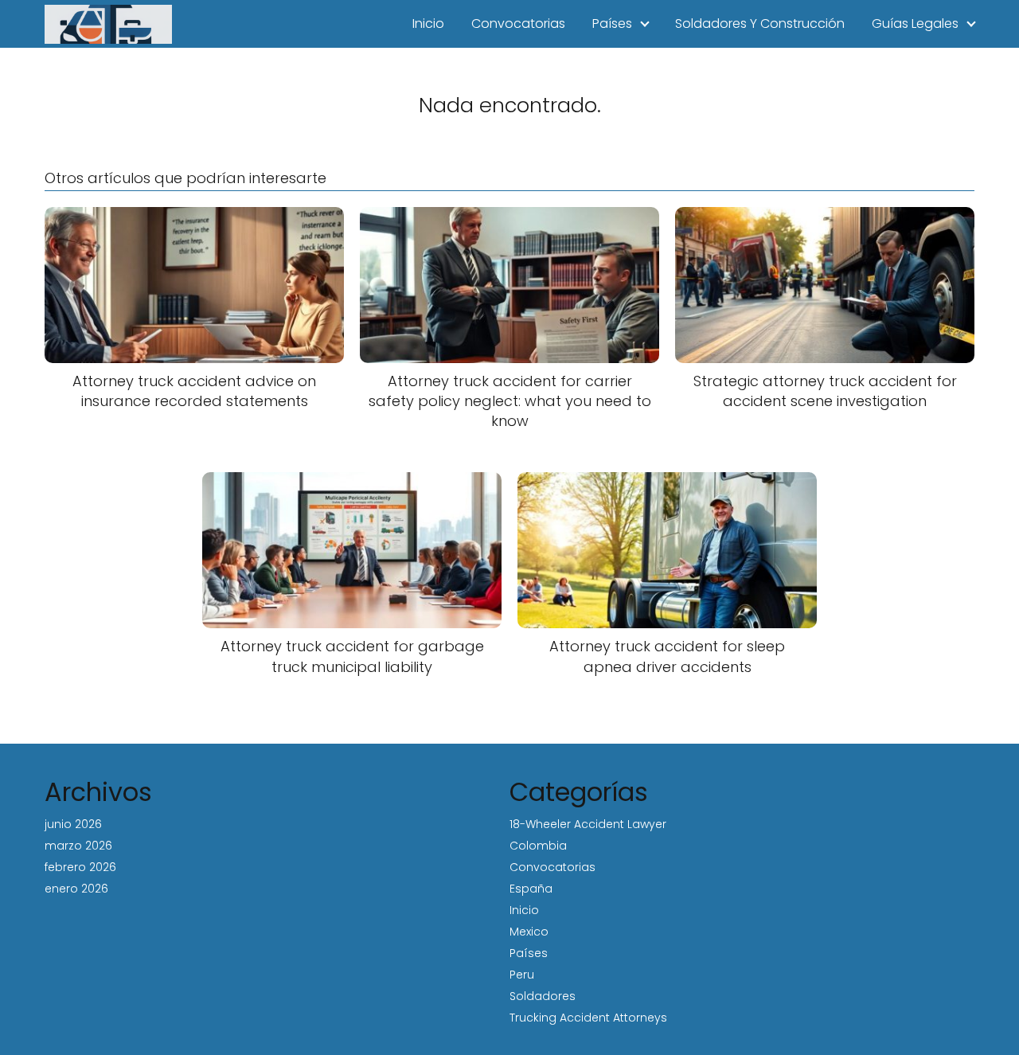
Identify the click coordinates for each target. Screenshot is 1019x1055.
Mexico (529, 932)
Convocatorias (518, 23)
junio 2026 (73, 824)
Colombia (538, 846)
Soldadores (543, 996)
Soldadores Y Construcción (760, 23)
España (531, 889)
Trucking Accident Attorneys (588, 1018)
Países (612, 23)
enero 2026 (76, 889)
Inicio (428, 23)
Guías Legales (915, 23)
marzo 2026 (78, 846)
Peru (522, 975)
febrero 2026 (80, 867)
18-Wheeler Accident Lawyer (588, 824)
